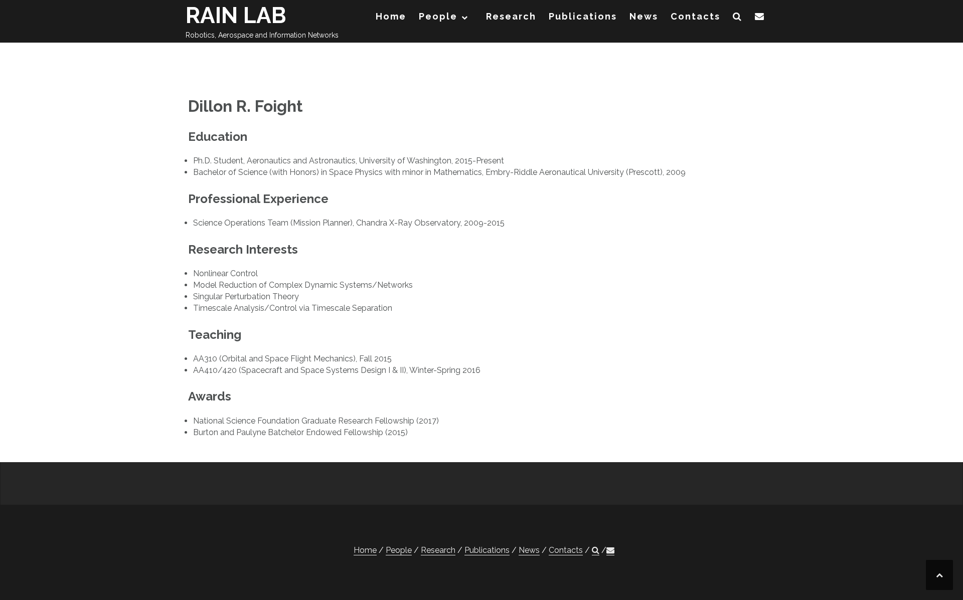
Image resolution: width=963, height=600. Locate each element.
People (438, 16)
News (643, 16)
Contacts (695, 16)
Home (391, 16)
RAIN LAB (236, 15)
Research (511, 16)
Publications (583, 16)
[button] (737, 18)
